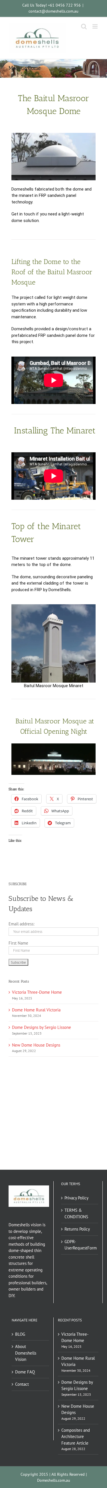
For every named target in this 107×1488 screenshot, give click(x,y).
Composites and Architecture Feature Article (75, 1436)
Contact (22, 1384)
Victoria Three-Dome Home (37, 992)
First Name (18, 943)
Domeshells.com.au (53, 1480)
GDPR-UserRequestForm (79, 1245)
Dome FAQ (25, 1372)
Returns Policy (77, 1229)
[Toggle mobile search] (84, 26)
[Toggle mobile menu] (95, 26)
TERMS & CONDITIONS (76, 1213)
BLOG (20, 1334)
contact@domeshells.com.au (53, 11)
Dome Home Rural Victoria (36, 1010)
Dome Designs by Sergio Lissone (41, 1027)
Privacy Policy (76, 1198)
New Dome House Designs (36, 1045)
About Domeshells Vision (25, 1353)
